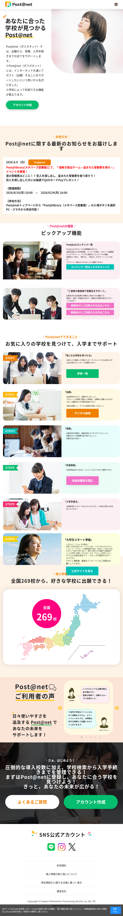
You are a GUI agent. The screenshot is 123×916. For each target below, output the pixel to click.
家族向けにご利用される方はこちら (90, 305)
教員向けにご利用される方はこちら (90, 312)
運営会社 (61, 891)
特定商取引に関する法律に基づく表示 (61, 882)
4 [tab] (95, 737)
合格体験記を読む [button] (82, 480)
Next (116, 707)
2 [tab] (86, 737)
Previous (59, 707)
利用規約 (61, 865)
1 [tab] (81, 737)
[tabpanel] (88, 707)
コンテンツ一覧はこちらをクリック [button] (90, 267)
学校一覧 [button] (82, 373)
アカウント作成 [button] (22, 105)
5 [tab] (99, 737)
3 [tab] (90, 737)
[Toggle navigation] (116, 4)
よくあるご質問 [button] (32, 802)
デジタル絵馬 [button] (82, 413)
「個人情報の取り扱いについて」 (69, 909)
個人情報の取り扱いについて (61, 874)
